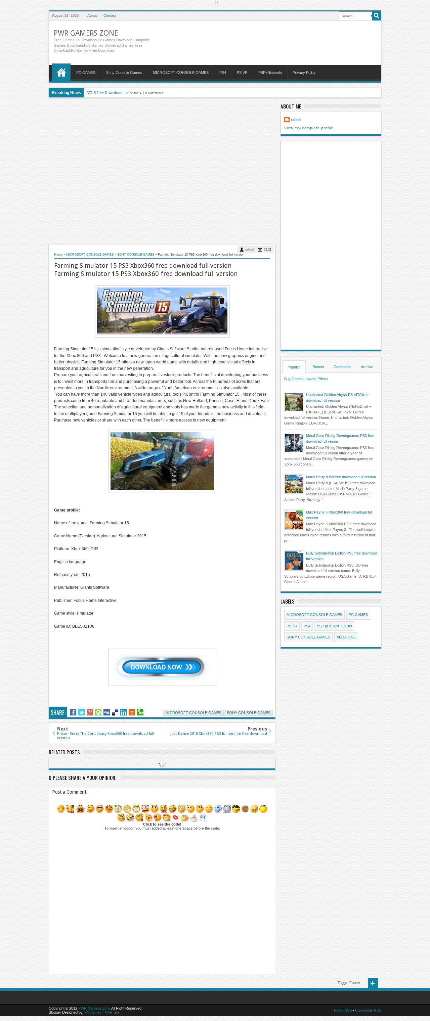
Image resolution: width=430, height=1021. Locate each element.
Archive (367, 367)
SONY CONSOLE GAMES (248, 713)
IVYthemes (92, 1012)
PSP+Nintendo (270, 73)
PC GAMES (85, 73)
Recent (318, 367)
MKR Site (112, 1012)
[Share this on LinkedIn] (123, 712)
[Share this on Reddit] (132, 712)
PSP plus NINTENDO (334, 626)
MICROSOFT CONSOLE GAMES (181, 73)
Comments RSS (368, 1010)
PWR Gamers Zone (86, 33)
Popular (294, 367)
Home (61, 72)
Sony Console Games (124, 73)
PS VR (242, 73)
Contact (109, 15)
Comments (342, 367)
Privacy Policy (304, 73)
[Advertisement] (162, 171)
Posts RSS (343, 1010)
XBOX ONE (346, 637)
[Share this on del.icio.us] (115, 712)
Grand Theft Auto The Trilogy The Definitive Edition (129, 93)
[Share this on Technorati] (140, 712)
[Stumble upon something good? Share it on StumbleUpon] (98, 712)
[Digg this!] (106, 712)
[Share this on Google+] (90, 712)
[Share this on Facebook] (73, 712)
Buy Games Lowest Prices (306, 379)
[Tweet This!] (81, 712)
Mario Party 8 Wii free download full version (341, 477)
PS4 (222, 73)
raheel (249, 249)
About (92, 15)
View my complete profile (308, 128)
